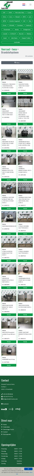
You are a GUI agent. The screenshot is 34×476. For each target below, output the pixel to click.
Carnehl (5, 34)
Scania (29, 12)
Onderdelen (6, 427)
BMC (24, 17)
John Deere (14, 38)
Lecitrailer (17, 42)
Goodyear (20, 25)
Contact (5, 432)
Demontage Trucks (8, 429)
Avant (5, 38)
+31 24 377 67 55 (8, 396)
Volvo (4, 17)
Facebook (6, 404)
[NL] (24, 5)
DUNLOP (13, 34)
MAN (10, 12)
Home (5, 424)
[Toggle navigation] (30, 4)
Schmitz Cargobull (14, 21)
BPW (4, 21)
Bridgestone (26, 29)
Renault (17, 17)
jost (30, 17)
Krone (4, 25)
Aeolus (17, 29)
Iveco (10, 17)
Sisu (30, 21)
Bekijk (9, 93)
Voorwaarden (7, 434)
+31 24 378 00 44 (8, 394)
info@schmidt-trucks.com (10, 399)
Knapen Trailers (26, 38)
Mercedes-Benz (19, 12)
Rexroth (21, 34)
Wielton (29, 34)
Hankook (28, 25)
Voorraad (5, 49)
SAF (24, 21)
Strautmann (7, 29)
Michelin (11, 25)
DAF (4, 12)
